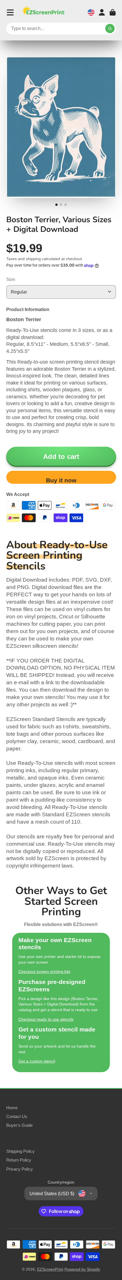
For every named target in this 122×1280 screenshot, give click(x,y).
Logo (43, 12)
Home (12, 1107)
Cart (112, 12)
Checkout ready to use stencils (45, 1019)
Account (101, 12)
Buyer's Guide (19, 1125)
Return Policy (18, 1160)
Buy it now (61, 480)
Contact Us (16, 1116)
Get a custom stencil (36, 1061)
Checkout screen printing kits (44, 971)
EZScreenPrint (50, 1269)
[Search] (110, 28)
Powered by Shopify (82, 1269)
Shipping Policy (20, 1151)
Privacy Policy (19, 1169)
